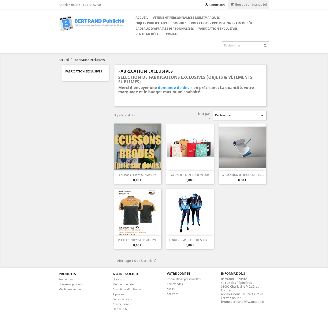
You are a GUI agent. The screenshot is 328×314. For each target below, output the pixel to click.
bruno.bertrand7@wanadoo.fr (243, 302)
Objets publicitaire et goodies (161, 23)
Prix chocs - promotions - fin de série (223, 23)
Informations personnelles (184, 279)
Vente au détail (148, 34)
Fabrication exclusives (218, 29)
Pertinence (239, 115)
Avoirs (171, 289)
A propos (118, 294)
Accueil (142, 18)
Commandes (175, 284)
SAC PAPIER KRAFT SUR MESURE (190, 175)
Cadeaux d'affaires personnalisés (165, 29)
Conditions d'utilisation (128, 289)
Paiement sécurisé (124, 299)
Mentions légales (124, 284)
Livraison (118, 279)
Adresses (172, 294)
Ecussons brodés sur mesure (137, 175)
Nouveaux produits (71, 284)
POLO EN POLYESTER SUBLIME (137, 240)
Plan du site (120, 309)
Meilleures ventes (70, 289)
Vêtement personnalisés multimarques (186, 18)
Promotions (66, 279)
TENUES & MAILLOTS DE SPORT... (190, 240)
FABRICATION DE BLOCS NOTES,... (242, 175)
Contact (173, 34)
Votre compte (178, 274)
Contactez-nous (122, 304)
